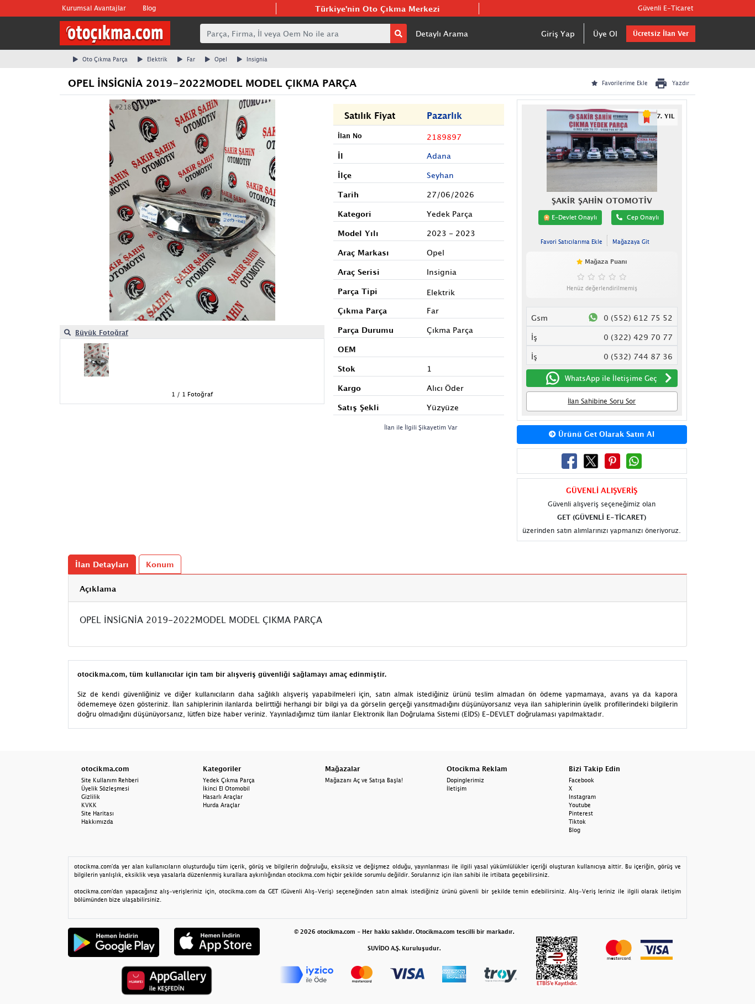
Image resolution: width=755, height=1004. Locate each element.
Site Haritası (97, 813)
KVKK (89, 805)
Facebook (581, 780)
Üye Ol (605, 33)
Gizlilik (90, 796)
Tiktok (577, 821)
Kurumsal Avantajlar (94, 8)
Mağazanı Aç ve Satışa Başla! (364, 780)
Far (191, 59)
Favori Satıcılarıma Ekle (571, 241)
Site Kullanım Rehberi (110, 780)
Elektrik (157, 59)
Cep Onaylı (643, 217)
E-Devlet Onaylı (573, 217)
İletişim (456, 788)
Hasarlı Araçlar (223, 796)
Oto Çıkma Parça (105, 59)
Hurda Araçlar (221, 805)
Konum (160, 564)
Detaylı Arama (442, 33)
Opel (220, 59)
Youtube (580, 805)
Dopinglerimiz (465, 780)
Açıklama (98, 588)
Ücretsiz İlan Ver (661, 33)
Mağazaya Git (630, 241)
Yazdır (680, 83)
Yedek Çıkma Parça (229, 780)
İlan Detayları (102, 564)
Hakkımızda (97, 821)
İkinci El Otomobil (226, 788)
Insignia (257, 59)
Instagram (582, 796)
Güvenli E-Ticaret (665, 8)
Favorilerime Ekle (625, 83)
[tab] (377, 588)
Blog (149, 8)
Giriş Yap (558, 33)
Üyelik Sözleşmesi (105, 788)
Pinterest (581, 813)
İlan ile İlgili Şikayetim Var (421, 427)
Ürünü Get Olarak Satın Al (605, 434)
